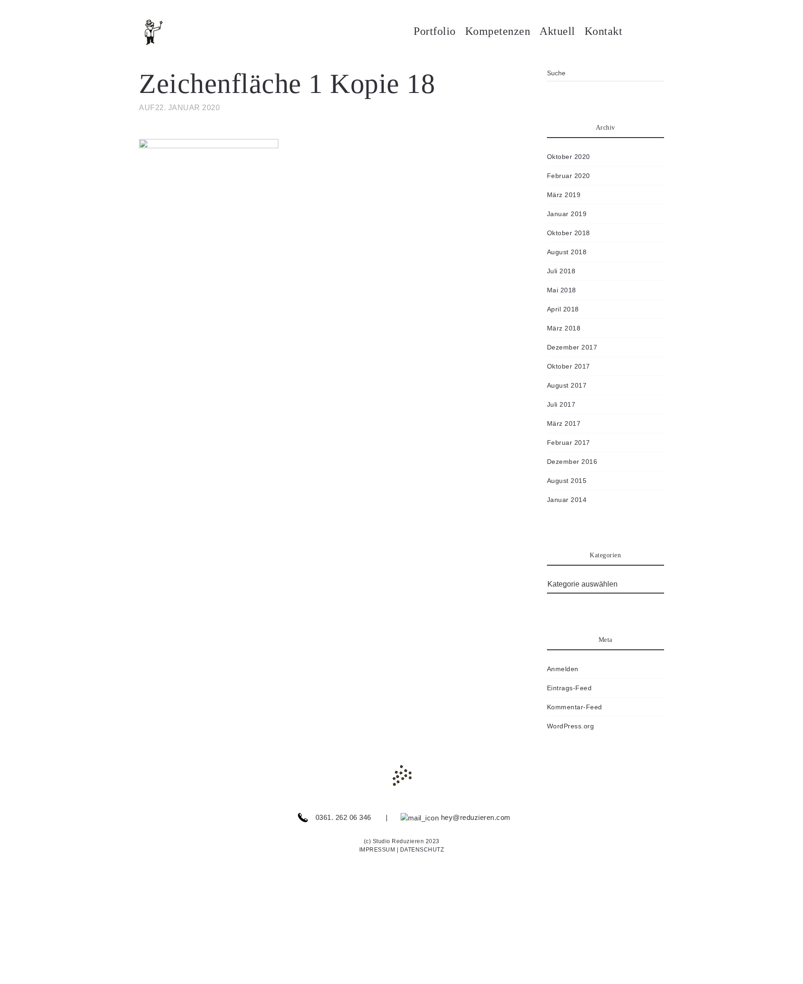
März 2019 (564, 194)
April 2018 (563, 309)
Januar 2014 (567, 499)
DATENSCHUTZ (422, 849)
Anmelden (563, 669)
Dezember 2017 (572, 347)
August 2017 (567, 385)
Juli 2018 (561, 271)
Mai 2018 (561, 290)
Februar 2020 (568, 175)
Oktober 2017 (568, 366)
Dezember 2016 (572, 461)
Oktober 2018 (568, 233)
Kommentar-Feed (574, 707)
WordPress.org (570, 726)
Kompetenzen (498, 31)
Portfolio (435, 31)
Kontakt (604, 31)
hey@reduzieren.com (475, 817)
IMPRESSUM (377, 849)
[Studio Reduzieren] (167, 32)
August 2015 (567, 480)
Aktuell (557, 31)
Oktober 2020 (568, 156)
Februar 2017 (568, 442)
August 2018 (567, 252)
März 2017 (564, 423)
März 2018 (564, 328)
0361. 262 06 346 (342, 817)
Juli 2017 (561, 404)
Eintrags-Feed (569, 688)
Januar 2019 (567, 214)
